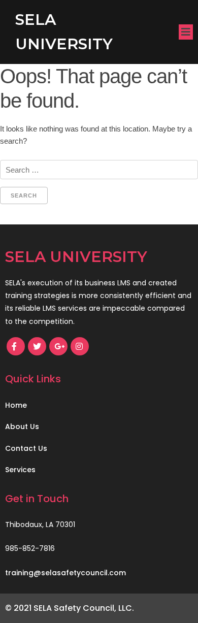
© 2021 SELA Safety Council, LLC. (69, 608)
